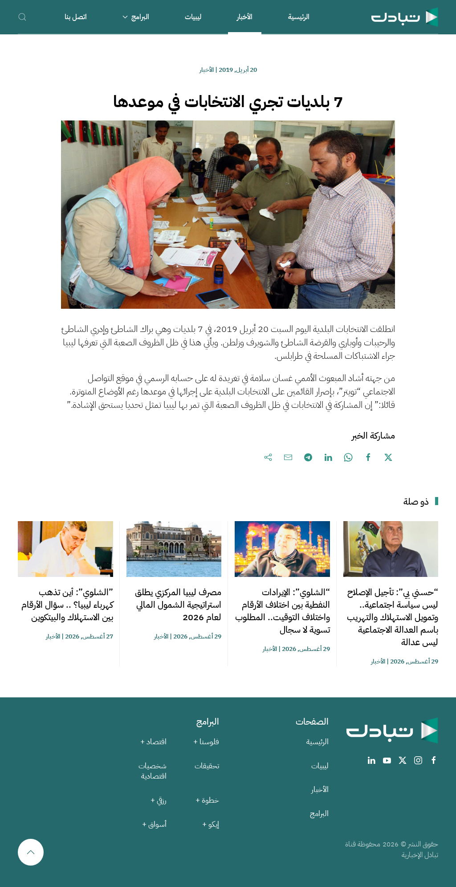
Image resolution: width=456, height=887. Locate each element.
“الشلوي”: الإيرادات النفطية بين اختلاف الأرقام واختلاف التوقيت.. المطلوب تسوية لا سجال (282, 610)
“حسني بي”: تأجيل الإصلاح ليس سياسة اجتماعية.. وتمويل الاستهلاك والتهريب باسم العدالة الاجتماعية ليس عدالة (392, 617)
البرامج (319, 813)
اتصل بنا (76, 17)
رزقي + (159, 800)
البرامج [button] (140, 17)
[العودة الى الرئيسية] (404, 16)
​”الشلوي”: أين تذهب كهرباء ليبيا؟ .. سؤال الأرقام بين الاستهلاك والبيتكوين (67, 604)
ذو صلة (416, 501)
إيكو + (210, 824)
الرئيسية (298, 17)
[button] (22, 16)
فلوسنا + (206, 741)
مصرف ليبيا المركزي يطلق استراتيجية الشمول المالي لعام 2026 (178, 604)
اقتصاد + (153, 741)
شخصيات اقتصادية (152, 771)
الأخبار (244, 17)
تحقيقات (207, 765)
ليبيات (193, 17)
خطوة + (207, 800)
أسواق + (154, 824)
